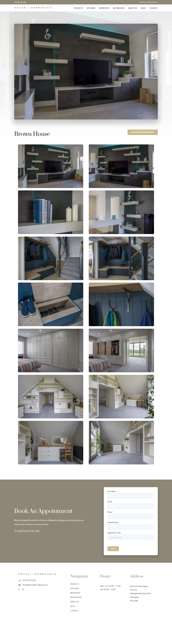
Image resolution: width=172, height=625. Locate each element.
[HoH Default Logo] (33, 8)
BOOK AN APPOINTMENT (149, 2)
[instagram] (23, 589)
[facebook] (19, 589)
